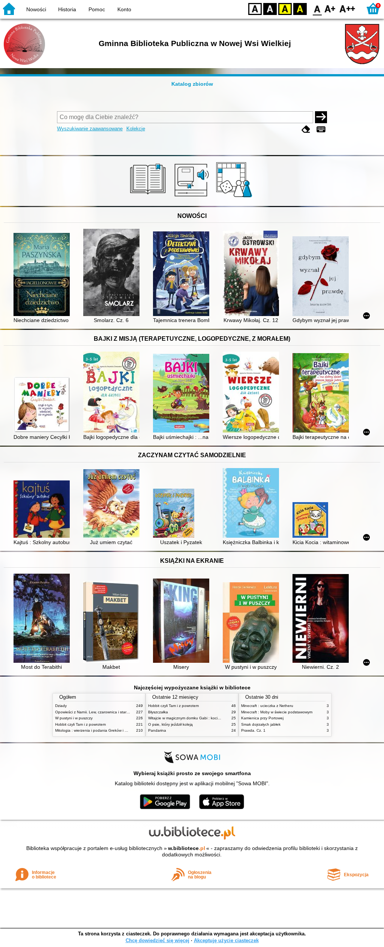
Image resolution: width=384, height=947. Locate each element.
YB (285, 8)
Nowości (36, 9)
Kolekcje (135, 128)
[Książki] (149, 197)
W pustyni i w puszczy (74, 718)
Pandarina (157, 730)
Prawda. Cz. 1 (253, 730)
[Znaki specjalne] (321, 129)
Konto (124, 9)
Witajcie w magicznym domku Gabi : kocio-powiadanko (195, 718)
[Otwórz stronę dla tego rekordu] (44, 275)
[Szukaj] (321, 117)
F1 (330, 8)
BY (300, 8)
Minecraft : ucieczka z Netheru (267, 706)
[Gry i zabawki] (235, 197)
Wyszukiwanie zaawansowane (90, 128)
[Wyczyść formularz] (306, 129)
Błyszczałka (158, 712)
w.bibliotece (186, 848)
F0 (317, 8)
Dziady (61, 706)
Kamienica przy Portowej (262, 718)
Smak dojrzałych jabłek (260, 724)
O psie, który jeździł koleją (170, 724)
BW (270, 8)
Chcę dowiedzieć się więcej (157, 940)
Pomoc (96, 9)
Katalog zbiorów (192, 84)
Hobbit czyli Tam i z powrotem (80, 724)
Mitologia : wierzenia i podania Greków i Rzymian (97, 730)
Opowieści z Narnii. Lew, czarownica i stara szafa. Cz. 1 (102, 712)
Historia (67, 9)
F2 (347, 8)
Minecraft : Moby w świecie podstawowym (276, 712)
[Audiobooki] (192, 197)
